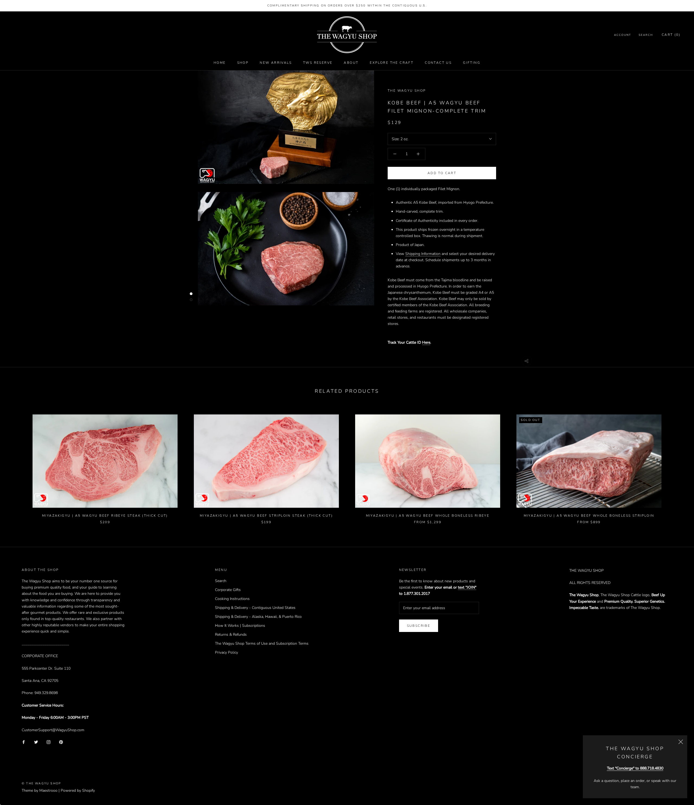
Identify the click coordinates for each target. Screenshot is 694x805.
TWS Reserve (317, 62)
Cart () (671, 35)
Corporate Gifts (228, 589)
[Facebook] (23, 742)
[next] (677, 464)
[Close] (680, 741)
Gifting (471, 62)
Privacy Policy (226, 652)
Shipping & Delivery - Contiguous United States (255, 607)
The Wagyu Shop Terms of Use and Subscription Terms (262, 643)
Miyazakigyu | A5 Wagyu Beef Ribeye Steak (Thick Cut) (105, 515)
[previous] (17, 464)
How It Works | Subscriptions (240, 625)
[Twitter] (36, 742)
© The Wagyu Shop (41, 783)
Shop (243, 62)
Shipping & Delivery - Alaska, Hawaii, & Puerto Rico (258, 616)
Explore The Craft (391, 62)
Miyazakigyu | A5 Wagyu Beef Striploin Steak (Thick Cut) (266, 515)
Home (220, 62)
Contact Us (438, 62)
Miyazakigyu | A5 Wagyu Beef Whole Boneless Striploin (589, 515)
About (351, 62)
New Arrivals (276, 62)
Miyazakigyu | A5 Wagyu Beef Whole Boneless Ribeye (428, 515)
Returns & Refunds (231, 634)
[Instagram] (48, 742)
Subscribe (418, 626)
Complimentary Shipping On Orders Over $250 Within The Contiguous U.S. (347, 6)
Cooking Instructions (232, 598)
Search (646, 35)
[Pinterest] (61, 742)
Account (622, 35)
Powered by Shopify (78, 790)
